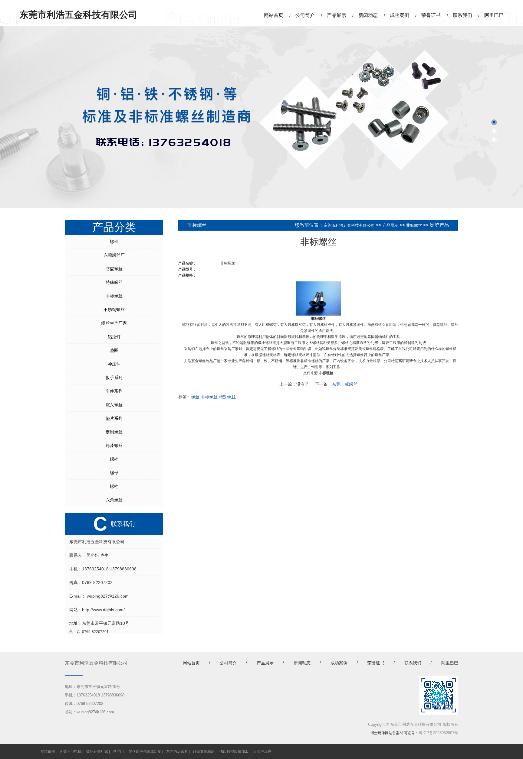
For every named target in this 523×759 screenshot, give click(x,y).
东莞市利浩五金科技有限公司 (349, 225)
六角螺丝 (114, 500)
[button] (494, 122)
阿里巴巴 (494, 15)
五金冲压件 (262, 751)
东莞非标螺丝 (344, 384)
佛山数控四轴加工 (233, 751)
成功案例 (399, 15)
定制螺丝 (114, 432)
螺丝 (114, 241)
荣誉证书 (431, 15)
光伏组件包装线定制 (145, 751)
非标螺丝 (114, 296)
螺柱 (114, 486)
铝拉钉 (114, 337)
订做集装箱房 (204, 751)
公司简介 (305, 15)
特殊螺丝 (114, 282)
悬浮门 (118, 751)
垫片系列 (114, 418)
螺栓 (114, 459)
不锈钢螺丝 (114, 309)
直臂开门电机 (70, 751)
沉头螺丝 (114, 405)
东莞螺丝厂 (114, 255)
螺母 (114, 473)
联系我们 (462, 15)
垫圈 (114, 350)
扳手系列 (114, 377)
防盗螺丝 (114, 269)
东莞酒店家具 (177, 751)
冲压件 (114, 364)
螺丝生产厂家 (114, 323)
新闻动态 (368, 15)
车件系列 (114, 391)
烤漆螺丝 (114, 445)
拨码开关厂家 (97, 751)
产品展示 (336, 15)
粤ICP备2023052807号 (438, 733)
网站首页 (273, 15)
